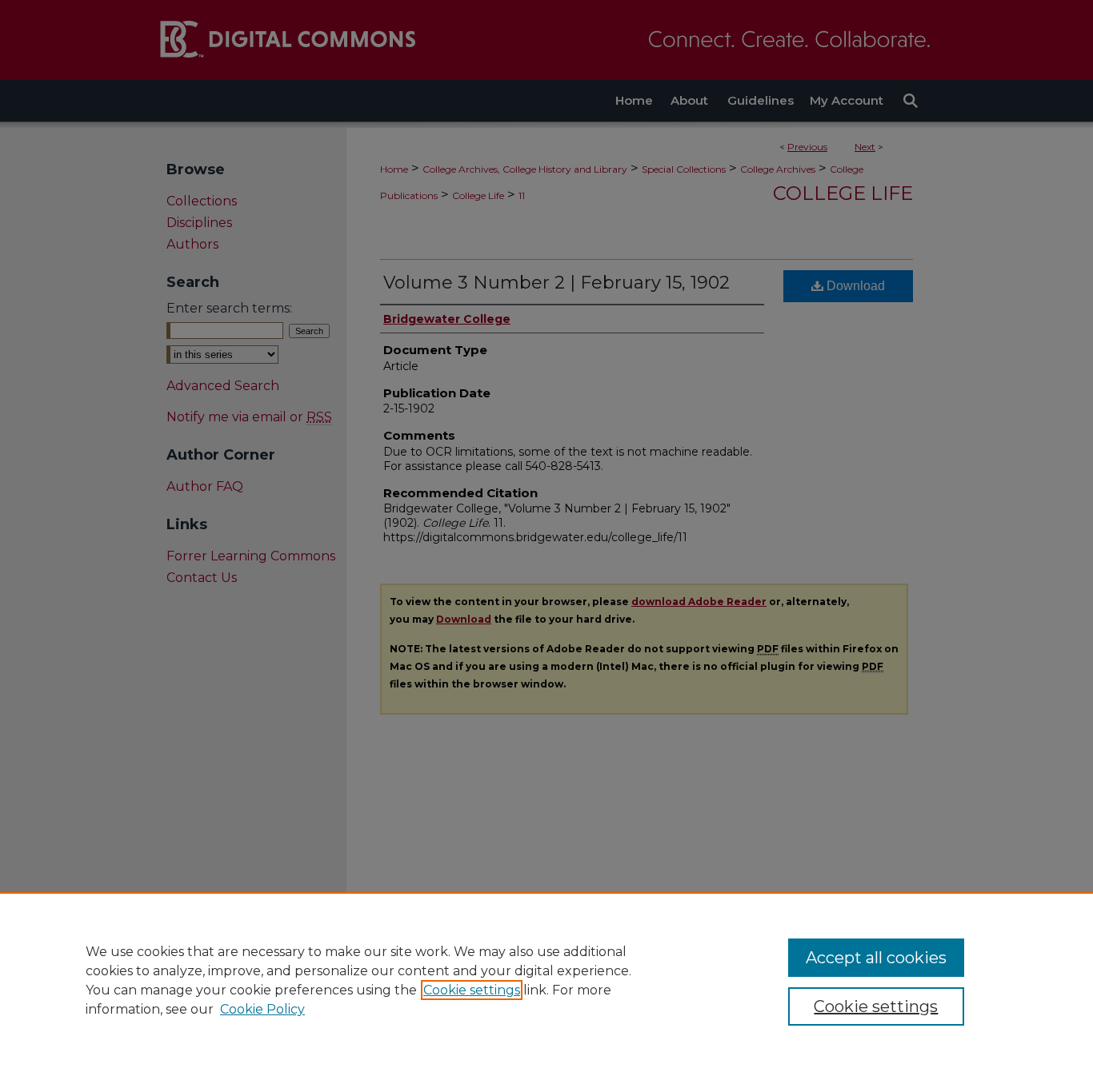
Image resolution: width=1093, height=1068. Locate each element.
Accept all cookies (876, 957)
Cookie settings (471, 990)
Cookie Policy (262, 1009)
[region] (546, 980)
